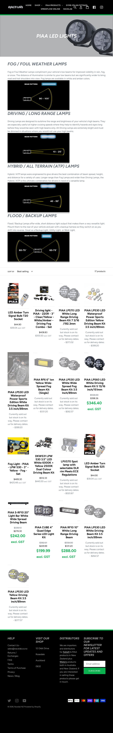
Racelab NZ (19, 707)
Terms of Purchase (17, 668)
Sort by (11, 272)
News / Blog (14, 676)
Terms (11, 664)
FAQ (10, 660)
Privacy (11, 672)
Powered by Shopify (32, 707)
